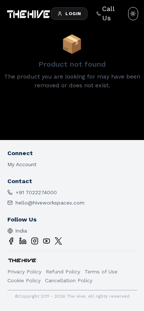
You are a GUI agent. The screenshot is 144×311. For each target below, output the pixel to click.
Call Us (108, 13)
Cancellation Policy (68, 280)
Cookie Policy (24, 280)
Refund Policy (63, 272)
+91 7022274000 (36, 192)
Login (73, 13)
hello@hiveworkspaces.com (50, 203)
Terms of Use (101, 272)
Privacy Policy (24, 272)
